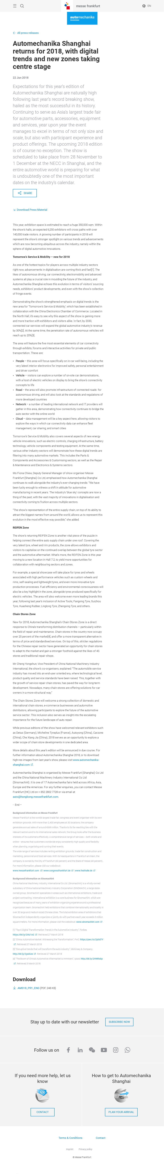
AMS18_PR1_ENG (29, 988)
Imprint (69, 1149)
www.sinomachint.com (87, 922)
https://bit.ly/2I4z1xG (23, 934)
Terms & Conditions (70, 1137)
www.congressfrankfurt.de (57, 870)
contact (42, 1112)
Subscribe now (119, 1021)
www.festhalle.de (83, 870)
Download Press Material (32, 209)
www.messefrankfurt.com (26, 870)
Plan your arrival (121, 1112)
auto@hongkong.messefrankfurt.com (35, 796)
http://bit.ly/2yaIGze (23, 954)
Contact (100, 1137)
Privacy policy (85, 1149)
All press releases (28, 32)
